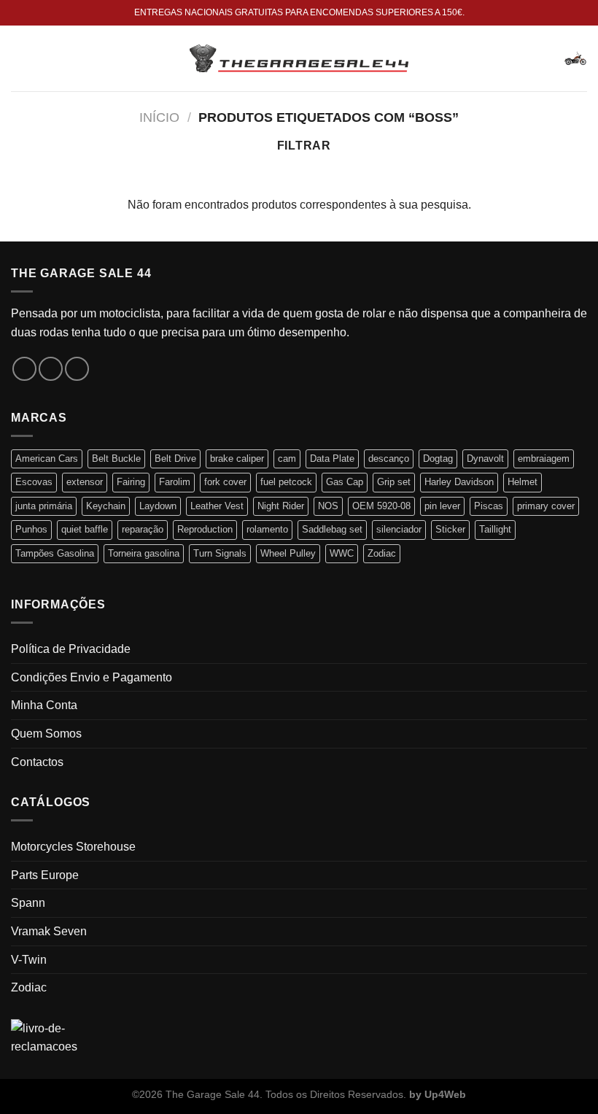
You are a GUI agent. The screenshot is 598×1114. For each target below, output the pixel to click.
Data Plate (332, 458)
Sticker (450, 529)
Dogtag (438, 458)
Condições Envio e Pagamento (91, 677)
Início (159, 117)
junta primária (43, 505)
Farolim (174, 481)
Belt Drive (175, 458)
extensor (84, 481)
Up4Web (445, 1094)
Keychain (105, 505)
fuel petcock (286, 481)
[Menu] (19, 58)
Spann (28, 903)
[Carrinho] (575, 58)
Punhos (31, 529)
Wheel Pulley (288, 553)
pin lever (442, 505)
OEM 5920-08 (381, 505)
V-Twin (29, 960)
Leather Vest (217, 505)
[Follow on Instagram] (51, 369)
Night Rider (280, 505)
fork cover (225, 481)
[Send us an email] (77, 369)
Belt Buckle (116, 458)
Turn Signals (219, 553)
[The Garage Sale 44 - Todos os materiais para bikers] (299, 58)
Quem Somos (46, 733)
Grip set (394, 481)
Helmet (522, 481)
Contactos (37, 762)
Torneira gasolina (143, 553)
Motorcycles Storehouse (73, 846)
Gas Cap (344, 481)
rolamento (267, 529)
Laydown (157, 505)
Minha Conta (44, 705)
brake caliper (237, 458)
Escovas (34, 481)
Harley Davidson (459, 481)
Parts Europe (45, 875)
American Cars (46, 458)
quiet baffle (84, 529)
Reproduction (205, 529)
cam (287, 458)
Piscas (488, 505)
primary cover (546, 505)
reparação (142, 529)
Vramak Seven (49, 931)
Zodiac (382, 553)
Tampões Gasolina (54, 553)
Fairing (131, 481)
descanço (388, 458)
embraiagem (544, 458)
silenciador (399, 529)
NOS (328, 505)
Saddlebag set (332, 529)
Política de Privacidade (71, 649)
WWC (342, 553)
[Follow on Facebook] (24, 369)
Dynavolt (485, 458)
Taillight (495, 529)
